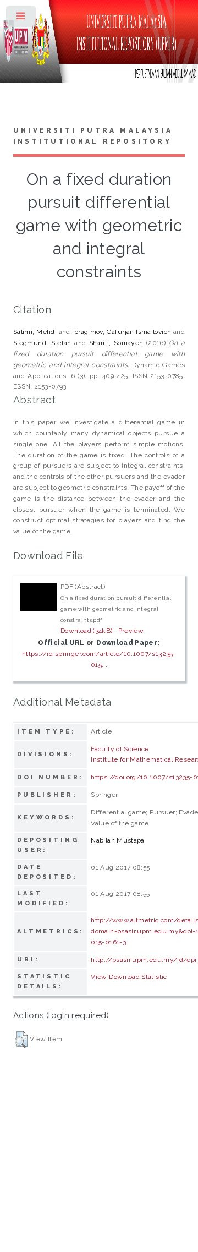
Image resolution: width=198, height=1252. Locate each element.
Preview (131, 631)
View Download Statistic (129, 977)
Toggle (21, 18)
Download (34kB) (86, 631)
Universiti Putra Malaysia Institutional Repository (93, 136)
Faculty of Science (119, 749)
